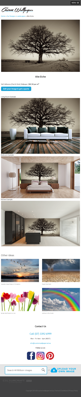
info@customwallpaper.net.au (40, 343)
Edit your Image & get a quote (16, 89)
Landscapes (21, 16)
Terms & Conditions (61, 391)
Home (3, 16)
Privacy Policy (73, 391)
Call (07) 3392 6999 (40, 333)
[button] (75, 3)
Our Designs (11, 16)
